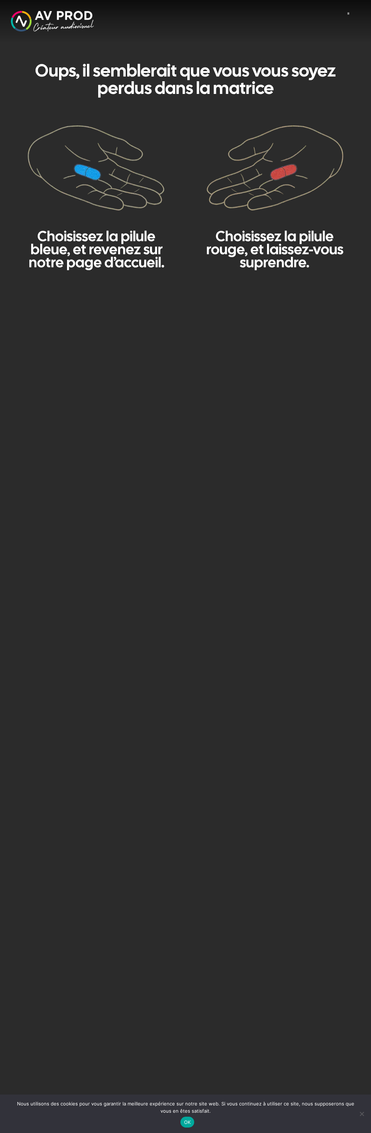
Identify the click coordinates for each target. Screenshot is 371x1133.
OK (187, 1122)
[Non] (362, 1113)
